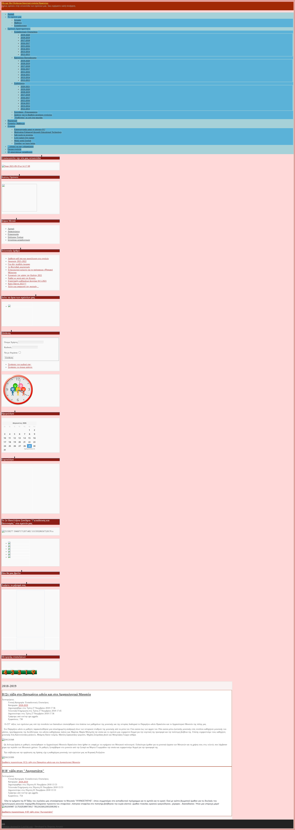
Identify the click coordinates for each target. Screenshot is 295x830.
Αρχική (11, 14)
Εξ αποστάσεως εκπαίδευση (20, 152)
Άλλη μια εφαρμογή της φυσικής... (23, 286)
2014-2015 (25, 49)
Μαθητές (18, 23)
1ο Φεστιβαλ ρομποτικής (19, 267)
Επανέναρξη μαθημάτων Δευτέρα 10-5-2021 (27, 281)
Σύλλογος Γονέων (15, 237)
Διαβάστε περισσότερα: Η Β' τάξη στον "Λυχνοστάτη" (27, 812)
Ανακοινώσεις (14, 231)
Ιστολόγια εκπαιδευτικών (19, 240)
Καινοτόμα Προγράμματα (25, 58)
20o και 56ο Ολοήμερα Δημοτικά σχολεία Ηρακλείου (25, 3)
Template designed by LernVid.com (17, 827)
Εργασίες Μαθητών (16, 123)
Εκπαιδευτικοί (20, 25)
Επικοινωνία (13, 234)
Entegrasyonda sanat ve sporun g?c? (29, 129)
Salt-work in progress (23, 135)
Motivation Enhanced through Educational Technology (38, 132)
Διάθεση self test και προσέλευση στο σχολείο (28, 258)
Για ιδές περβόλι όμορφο (19, 264)
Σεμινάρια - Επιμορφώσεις (26, 112)
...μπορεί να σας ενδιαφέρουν (20, 146)
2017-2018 (25, 40)
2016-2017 (25, 43)
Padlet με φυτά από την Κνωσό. (22, 278)
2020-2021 (25, 86)
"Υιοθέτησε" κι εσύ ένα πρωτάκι (28, 117)
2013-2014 (25, 52)
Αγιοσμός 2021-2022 (17, 261)
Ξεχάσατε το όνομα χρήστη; (20, 367)
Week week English (22, 141)
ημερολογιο (29, 449)
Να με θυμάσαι (11, 353)
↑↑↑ (3, 824)
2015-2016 (25, 46)
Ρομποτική (12, 121)
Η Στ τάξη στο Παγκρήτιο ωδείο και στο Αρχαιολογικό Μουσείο (46, 694)
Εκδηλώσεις (19, 83)
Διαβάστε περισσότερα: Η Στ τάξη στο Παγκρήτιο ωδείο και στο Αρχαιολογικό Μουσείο (41, 762)
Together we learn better (24, 143)
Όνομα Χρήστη (11, 342)
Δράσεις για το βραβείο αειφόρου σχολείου (33, 115)
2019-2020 (25, 35)
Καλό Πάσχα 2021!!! (17, 284)
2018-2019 (25, 38)
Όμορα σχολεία (14, 149)
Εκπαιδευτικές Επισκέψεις (26, 32)
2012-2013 (25, 54)
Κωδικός (8, 347)
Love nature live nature (24, 138)
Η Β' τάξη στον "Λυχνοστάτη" (23, 771)
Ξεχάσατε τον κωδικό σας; (19, 364)
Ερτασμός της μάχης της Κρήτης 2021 (25, 275)
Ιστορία (17, 20)
